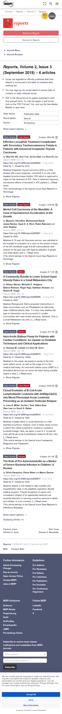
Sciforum (7, 605)
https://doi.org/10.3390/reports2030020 (22, 296)
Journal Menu (12, 50)
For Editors (38, 572)
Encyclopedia (10, 624)
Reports (19, 11)
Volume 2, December (48, 532)
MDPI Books (9, 609)
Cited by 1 (8, 165)
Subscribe (10, 667)
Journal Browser (13, 54)
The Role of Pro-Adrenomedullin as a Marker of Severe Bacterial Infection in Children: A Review (30, 465)
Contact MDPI (10, 579)
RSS (5, 548)
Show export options (15, 128)
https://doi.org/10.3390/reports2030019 (22, 353)
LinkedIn (37, 605)
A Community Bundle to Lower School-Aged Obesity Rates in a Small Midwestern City (30, 278)
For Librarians (40, 576)
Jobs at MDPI (9, 583)
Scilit (5, 617)
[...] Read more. (31, 252)
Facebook (37, 609)
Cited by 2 (8, 417)
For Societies (39, 584)
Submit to (31, 33)
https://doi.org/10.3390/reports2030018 (22, 414)
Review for (31, 39)
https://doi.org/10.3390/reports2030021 (22, 233)
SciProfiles (8, 621)
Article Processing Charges (12, 567)
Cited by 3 (8, 357)
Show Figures (11, 196)
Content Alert (17, 548)
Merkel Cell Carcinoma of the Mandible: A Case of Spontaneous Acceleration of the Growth (28, 213)
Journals (9, 11)
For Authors (38, 565)
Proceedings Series (12, 632)
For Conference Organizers (40, 590)
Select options (11, 654)
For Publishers (40, 580)
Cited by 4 (8, 481)
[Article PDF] (56, 137)
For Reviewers (40, 568)
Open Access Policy (13, 575)
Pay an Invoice (10, 572)
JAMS (6, 628)
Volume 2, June (10, 532)
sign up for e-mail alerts (26, 90)
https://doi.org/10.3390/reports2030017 (22, 478)
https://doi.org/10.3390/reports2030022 (22, 162)
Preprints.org (9, 613)
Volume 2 (31, 11)
